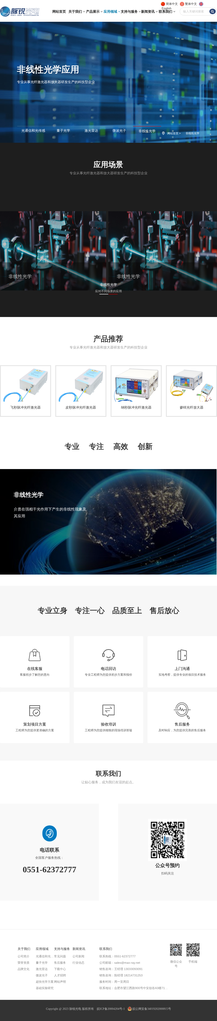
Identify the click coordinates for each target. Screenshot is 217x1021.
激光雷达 (91, 130)
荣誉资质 (23, 962)
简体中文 (172, 3)
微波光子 (119, 130)
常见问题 (60, 956)
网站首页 (59, 11)
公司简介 (23, 956)
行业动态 (78, 962)
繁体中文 (191, 3)
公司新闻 (78, 956)
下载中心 (60, 969)
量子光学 (63, 130)
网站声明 (60, 981)
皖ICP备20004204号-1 (111, 1008)
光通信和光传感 (33, 130)
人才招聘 (60, 975)
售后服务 (60, 962)
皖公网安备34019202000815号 (151, 1008)
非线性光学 (147, 131)
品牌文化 (23, 969)
